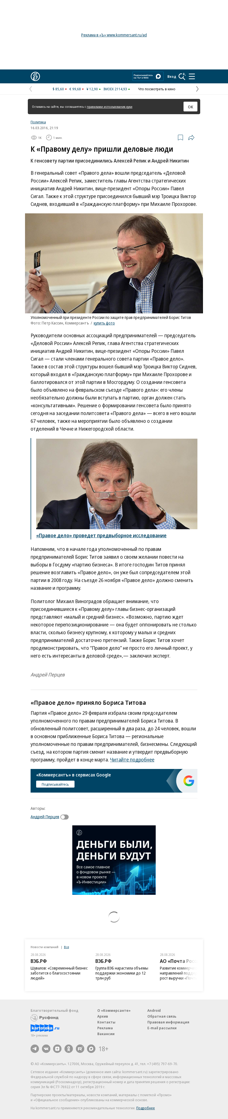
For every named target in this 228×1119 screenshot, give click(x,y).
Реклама (105, 1027)
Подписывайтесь (55, 784)
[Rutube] (80, 1049)
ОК (190, 106)
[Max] (91, 1049)
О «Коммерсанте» (114, 1010)
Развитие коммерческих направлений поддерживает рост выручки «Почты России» (186, 973)
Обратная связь (161, 1016)
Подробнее (145, 1107)
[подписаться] (65, 817)
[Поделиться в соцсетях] (191, 137)
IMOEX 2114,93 (115, 88)
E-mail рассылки (162, 1027)
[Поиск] (182, 76)
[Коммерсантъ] (35, 76)
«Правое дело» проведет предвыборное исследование (101, 535)
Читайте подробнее (132, 759)
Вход (171, 76)
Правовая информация (168, 1022)
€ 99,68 (75, 88)
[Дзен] (57, 1049)
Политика (38, 121)
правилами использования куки (109, 106)
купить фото (104, 323)
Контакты (106, 1022)
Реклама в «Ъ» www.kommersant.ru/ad (114, 35)
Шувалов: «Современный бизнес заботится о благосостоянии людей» (59, 973)
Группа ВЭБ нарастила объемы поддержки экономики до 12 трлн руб (121, 973)
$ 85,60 (58, 88)
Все (66, 947)
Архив (102, 1016)
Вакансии (106, 1033)
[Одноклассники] (69, 1049)
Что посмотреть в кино (156, 88)
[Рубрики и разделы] (192, 76)
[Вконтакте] (46, 1049)
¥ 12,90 (92, 88)
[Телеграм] (35, 1049)
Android (154, 1010)
